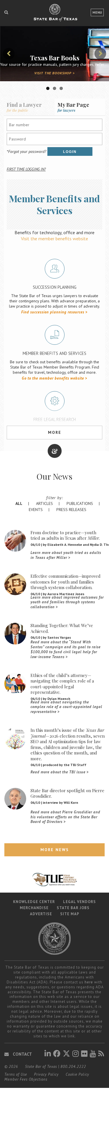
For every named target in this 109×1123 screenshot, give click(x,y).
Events (36, 509)
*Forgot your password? (26, 151)
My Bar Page (73, 107)
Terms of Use (15, 1074)
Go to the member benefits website (53, 378)
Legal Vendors (79, 901)
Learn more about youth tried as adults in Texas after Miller (66, 555)
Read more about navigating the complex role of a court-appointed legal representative (66, 707)
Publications (80, 503)
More (54, 432)
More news (54, 849)
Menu (97, 12)
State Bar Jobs (73, 907)
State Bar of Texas (41, 1066)
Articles (44, 503)
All (18, 503)
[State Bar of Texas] (54, 15)
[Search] (6, 12)
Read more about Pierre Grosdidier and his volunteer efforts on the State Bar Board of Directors (65, 817)
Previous (9, 53)
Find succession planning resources (52, 312)
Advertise (41, 913)
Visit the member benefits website (54, 238)
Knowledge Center (34, 901)
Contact (22, 1054)
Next (100, 53)
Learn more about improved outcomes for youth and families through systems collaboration (67, 602)
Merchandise (34, 907)
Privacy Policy (46, 1074)
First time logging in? (26, 169)
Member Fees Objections (25, 1079)
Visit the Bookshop (53, 73)
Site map (69, 913)
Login (70, 152)
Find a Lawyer (24, 107)
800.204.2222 (73, 1066)
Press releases (71, 509)
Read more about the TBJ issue (58, 772)
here (89, 982)
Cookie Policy (77, 1074)
